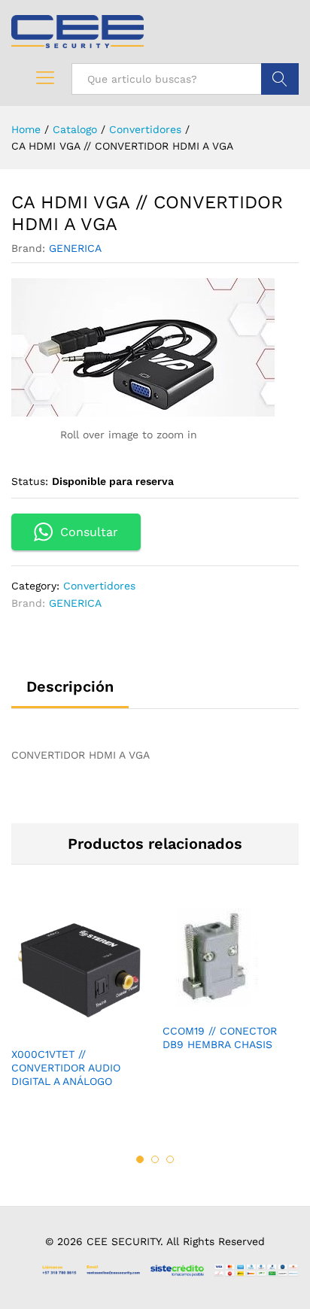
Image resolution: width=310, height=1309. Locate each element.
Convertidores (99, 586)
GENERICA (75, 248)
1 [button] (140, 1159)
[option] (79, 1008)
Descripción (70, 686)
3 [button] (170, 1159)
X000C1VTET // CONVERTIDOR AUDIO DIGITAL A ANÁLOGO (65, 1067)
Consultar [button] (89, 532)
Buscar (280, 79)
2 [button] (155, 1159)
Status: (29, 481)
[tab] (70, 693)
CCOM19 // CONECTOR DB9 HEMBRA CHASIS (220, 1037)
